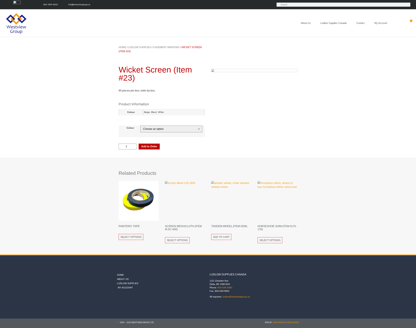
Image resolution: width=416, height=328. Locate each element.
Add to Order (149, 146)
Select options (131, 237)
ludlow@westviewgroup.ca (236, 296)
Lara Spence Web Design (286, 322)
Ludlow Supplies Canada (333, 23)
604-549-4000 (225, 287)
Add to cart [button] (221, 237)
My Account (380, 23)
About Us (306, 23)
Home (122, 47)
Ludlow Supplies (139, 47)
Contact (360, 23)
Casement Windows (166, 47)
